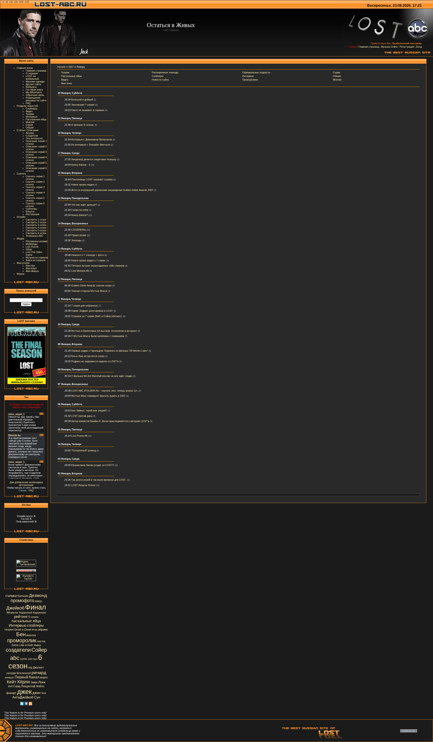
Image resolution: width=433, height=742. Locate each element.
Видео (29, 111)
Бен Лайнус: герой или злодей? (89, 410)
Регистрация (407, 46)
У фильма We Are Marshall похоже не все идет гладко (101, 376)
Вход (419, 46)
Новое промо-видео (82, 184)
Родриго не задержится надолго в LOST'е (95, 361)
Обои (29, 249)
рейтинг (21, 616)
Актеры (30, 133)
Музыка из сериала (37, 257)
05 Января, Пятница (70, 429)
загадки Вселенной (18, 673)
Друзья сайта (33, 84)
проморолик (21, 640)
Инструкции (32, 214)
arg (30, 667)
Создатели (32, 135)
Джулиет (38, 667)
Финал (35, 607)
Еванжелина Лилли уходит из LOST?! (92, 465)
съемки (11, 596)
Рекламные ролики (36, 241)
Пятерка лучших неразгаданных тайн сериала (97, 265)
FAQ (28, 103)
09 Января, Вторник (70, 344)
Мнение (30, 122)
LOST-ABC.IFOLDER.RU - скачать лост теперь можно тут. (104, 390)
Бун (35, 659)
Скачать (21, 173)
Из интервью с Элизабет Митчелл (90, 144)
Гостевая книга (34, 89)
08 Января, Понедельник (73, 369)
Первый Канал (27, 677)
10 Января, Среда (68, 324)
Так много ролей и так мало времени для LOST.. (99, 479)
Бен (21, 634)
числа (41, 641)
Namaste (22, 596)
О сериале (32, 73)
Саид (16, 686)
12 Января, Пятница (70, 279)
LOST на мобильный (32, 77)
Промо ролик (78, 235)
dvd (10, 686)
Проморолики (250, 79)
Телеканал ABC (34, 235)
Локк (42, 682)
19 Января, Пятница (70, 118)
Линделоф (28, 686)
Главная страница (369, 46)
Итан (34, 629)
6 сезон (25, 661)
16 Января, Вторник (70, 173)
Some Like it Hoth (22, 645)
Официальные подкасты (256, 72)
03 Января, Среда (68, 458)
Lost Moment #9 (80, 270)
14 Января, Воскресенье (73, 223)
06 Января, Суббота (70, 404)
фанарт (11, 693)
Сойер (39, 650)
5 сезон (33, 617)
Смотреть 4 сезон (36, 227)
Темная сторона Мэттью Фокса (89, 291)
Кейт (11, 681)
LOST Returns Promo (83, 485)
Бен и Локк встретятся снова (87, 356)
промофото (22, 600)
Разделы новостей (27, 105)
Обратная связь (35, 95)
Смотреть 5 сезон (36, 230)
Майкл (37, 645)
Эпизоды (76, 240)
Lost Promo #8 (79, 435)
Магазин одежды (35, 81)
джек (24, 691)
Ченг (43, 693)
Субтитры (31, 208)
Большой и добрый (82, 99)
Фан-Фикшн (32, 271)
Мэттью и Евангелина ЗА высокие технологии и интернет (104, 330)
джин (36, 693)
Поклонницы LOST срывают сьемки (92, 179)
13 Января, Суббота (70, 248)
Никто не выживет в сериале (87, 110)
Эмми (34, 682)
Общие (30, 127)
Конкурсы (31, 87)
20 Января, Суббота (70, 93)
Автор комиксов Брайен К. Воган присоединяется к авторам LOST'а (110, 421)
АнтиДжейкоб (22, 697)
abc (14, 658)
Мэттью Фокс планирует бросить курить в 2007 (98, 395)
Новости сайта (160, 79)
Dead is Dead (22, 629)
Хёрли (23, 681)
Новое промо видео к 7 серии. (88, 260)
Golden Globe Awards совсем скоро (91, 285)
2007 (71, 66)
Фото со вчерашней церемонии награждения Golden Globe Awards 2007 (112, 190)
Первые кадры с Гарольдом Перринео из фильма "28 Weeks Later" (109, 350)
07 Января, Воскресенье (73, 384)
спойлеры (35, 625)
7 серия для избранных (84, 305)
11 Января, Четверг (69, 299)
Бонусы (30, 211)
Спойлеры (31, 108)
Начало (61, 66)
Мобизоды (31, 244)
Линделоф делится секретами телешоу (93, 159)
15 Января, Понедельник (73, 198)
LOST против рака (81, 416)
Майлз (40, 686)
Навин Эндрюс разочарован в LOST (92, 310)
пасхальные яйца (26, 621)
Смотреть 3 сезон (36, 225)
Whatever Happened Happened (26, 612)
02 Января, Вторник (70, 473)
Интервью (31, 116)
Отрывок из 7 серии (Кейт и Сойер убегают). (96, 316)
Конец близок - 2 (80, 164)
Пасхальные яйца (36, 119)
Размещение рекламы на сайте (36, 99)
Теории (30, 114)
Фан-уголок (23, 263)
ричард (39, 672)
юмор (38, 601)
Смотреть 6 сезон (36, 233)
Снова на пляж (79, 210)
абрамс (43, 629)
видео (44, 677)
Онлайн (21, 217)
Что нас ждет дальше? (84, 204)
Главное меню (25, 68)
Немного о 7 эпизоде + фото (87, 255)
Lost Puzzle (32, 246)
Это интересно (34, 138)
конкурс (9, 677)
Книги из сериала (35, 260)
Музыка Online (389, 46)
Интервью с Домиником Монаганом (91, 139)
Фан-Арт (30, 265)
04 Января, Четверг (70, 444)
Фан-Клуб (31, 268)
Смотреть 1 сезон (36, 219)
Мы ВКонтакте (34, 92)
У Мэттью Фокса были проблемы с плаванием (97, 336)
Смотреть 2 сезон (36, 222)
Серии (29, 124)
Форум (20, 273)
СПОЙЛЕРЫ (78, 229)
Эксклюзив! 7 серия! (82, 104)
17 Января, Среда (68, 153)
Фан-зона (66, 83)
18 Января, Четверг (70, 133)
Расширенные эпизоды (165, 72)
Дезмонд (38, 595)
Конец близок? (79, 215)
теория (9, 629)
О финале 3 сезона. (82, 124)
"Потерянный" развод (83, 450)
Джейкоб (15, 607)
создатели (18, 650)
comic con (26, 659)
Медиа (20, 238)
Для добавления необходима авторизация (26, 483)
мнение (31, 635)
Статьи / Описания (27, 130)
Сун (37, 697)
